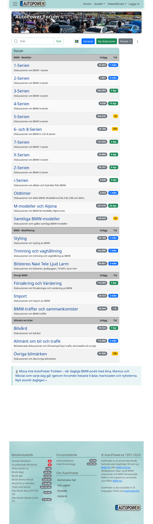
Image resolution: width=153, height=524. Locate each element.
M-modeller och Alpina (35, 206)
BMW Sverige (123, 467)
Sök (58, 41)
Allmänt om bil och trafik (37, 341)
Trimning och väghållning (38, 251)
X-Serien (21, 154)
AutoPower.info (131, 491)
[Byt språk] (76, 41)
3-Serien (21, 91)
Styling (20, 238)
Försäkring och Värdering (38, 283)
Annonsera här (66, 480)
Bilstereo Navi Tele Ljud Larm (41, 263)
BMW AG (105, 467)
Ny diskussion (106, 41)
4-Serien (21, 103)
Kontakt (62, 491)
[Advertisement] (76, 415)
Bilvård (20, 328)
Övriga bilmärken (30, 353)
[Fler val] (137, 41)
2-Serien (21, 78)
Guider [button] (98, 4)
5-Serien (21, 116)
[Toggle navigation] (15, 3)
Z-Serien (21, 167)
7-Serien (21, 142)
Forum (87, 4)
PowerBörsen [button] (116, 4)
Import (20, 296)
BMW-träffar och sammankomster (46, 309)
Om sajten (63, 485)
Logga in (134, 4)
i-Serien (21, 180)
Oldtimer (22, 193)
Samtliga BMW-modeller (37, 218)
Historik (62, 496)
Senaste (88, 41)
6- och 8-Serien (28, 129)
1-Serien (21, 65)
